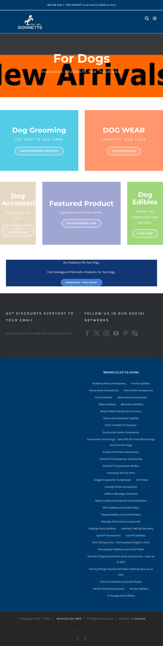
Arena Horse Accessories (104, 390)
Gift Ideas (142, 479)
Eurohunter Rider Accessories (121, 451)
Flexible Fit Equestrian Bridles (121, 465)
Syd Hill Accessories (108, 535)
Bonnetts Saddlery (132, 404)
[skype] (135, 333)
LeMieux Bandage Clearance (121, 493)
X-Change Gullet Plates (121, 595)
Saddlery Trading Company (137, 528)
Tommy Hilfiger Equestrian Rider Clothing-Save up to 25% (121, 572)
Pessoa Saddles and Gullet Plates (121, 514)
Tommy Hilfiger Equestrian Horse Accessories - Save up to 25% (120, 559)
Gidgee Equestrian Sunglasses (112, 479)
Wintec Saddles (139, 588)
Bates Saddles (107, 404)
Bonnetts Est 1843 (69, 618)
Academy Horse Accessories (109, 383)
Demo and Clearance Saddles (121, 418)
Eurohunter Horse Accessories (121, 432)
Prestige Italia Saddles (102, 528)
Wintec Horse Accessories (108, 588)
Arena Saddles (103, 397)
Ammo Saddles (140, 383)
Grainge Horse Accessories (121, 486)
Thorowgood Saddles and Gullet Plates (121, 549)
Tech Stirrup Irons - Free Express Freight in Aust (121, 542)
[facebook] (87, 333)
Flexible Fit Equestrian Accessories (121, 458)
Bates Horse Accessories (132, 397)
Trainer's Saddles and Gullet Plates (121, 581)
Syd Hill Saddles (135, 535)
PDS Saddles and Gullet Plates (121, 507)
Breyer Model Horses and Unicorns (121, 411)
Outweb (140, 618)
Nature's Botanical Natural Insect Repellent (121, 500)
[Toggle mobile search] (147, 18)
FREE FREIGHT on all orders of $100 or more (90, 4)
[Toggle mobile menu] (155, 18)
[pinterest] (125, 333)
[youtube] (116, 333)
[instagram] (106, 333)
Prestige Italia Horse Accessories (121, 521)
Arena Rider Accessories (138, 390)
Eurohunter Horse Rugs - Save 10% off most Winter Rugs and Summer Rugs (121, 442)
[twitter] (97, 333)
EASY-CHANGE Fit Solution (121, 425)
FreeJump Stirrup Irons (121, 472)
